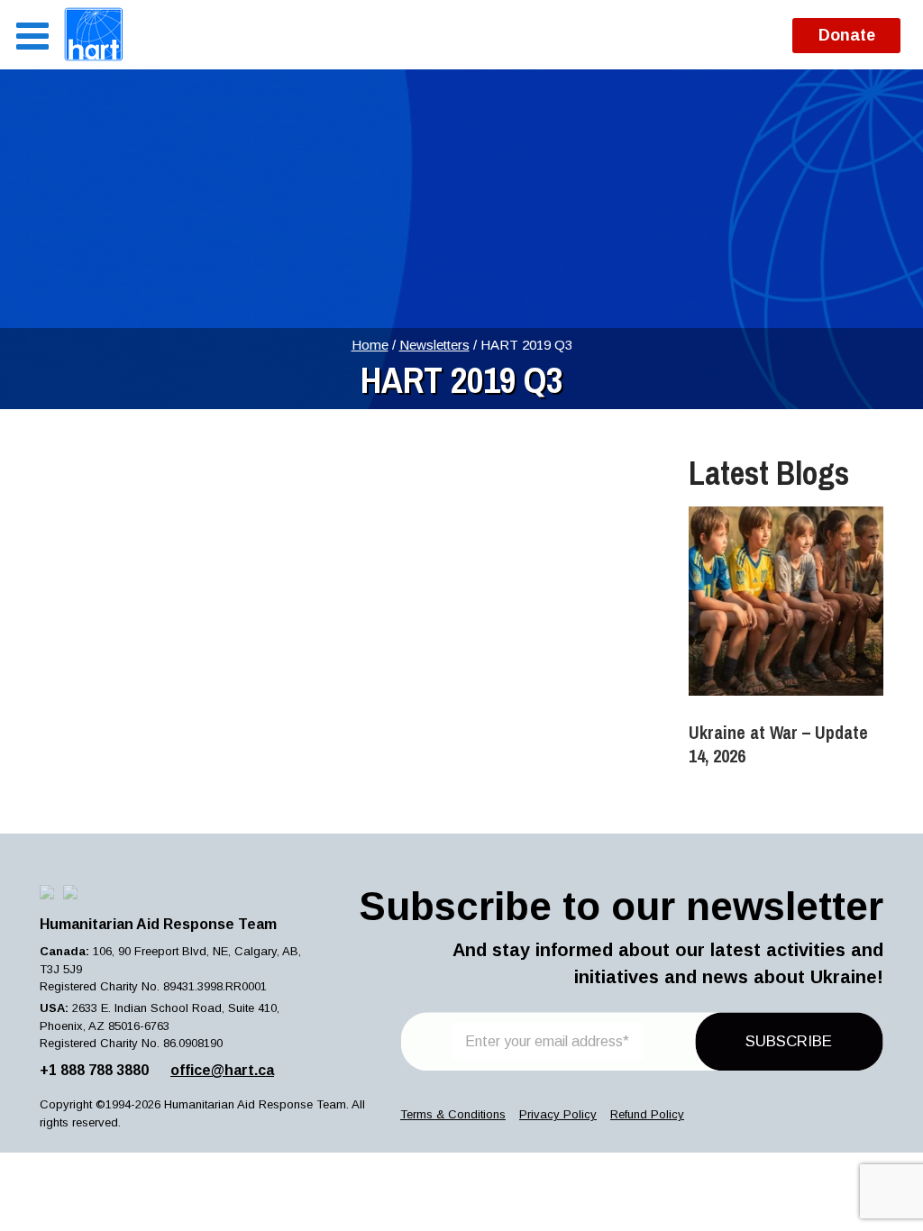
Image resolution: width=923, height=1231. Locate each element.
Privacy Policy (558, 1114)
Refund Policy (647, 1114)
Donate (846, 35)
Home (370, 344)
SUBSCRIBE (788, 1041)
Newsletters (434, 344)
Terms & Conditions (453, 1114)
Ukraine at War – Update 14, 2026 (778, 744)
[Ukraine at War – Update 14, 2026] (786, 601)
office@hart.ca (222, 1070)
